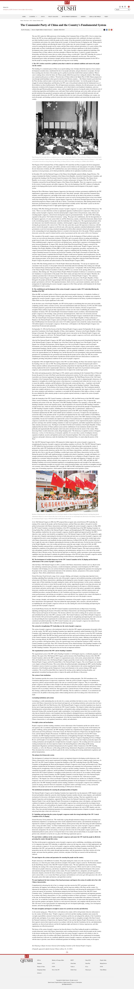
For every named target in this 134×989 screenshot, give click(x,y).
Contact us (73, 982)
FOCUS (43, 16)
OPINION (83, 16)
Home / (22, 20)
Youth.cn (73, 966)
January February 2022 (38, 20)
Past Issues (26, 20)
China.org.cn (88, 969)
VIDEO (106, 16)
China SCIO (88, 960)
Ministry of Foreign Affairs (58, 960)
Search (128, 9)
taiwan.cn (39, 973)
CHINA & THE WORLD (95, 16)
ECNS (101, 966)
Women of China (41, 966)
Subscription (79, 982)
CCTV (53, 963)
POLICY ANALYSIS (53, 16)
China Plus (87, 963)
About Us (5, 7)
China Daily (73, 963)
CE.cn (86, 966)
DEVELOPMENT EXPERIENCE (69, 16)
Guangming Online (41, 969)
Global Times (74, 969)
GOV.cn (39, 960)
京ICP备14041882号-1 (67, 984)
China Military (103, 969)
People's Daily (103, 960)
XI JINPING (32, 16)
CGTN (53, 966)
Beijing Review (103, 963)
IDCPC (72, 960)
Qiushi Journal (51, 982)
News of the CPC (56, 969)
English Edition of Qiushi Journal (62, 982)
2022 (31, 20)
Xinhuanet (39, 963)
